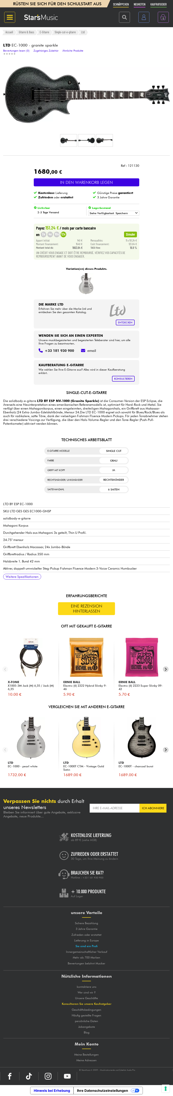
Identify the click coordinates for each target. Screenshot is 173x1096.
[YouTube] (67, 1076)
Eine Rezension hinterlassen (86, 608)
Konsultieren (123, 378)
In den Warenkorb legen (86, 182)
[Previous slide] (5, 669)
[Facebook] (9, 1076)
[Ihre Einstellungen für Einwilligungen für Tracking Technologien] (166, 1089)
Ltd (83, 32)
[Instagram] (48, 1076)
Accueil (9, 32)
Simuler (130, 234)
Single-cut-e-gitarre (65, 32)
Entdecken (125, 322)
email (91, 350)
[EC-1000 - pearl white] (85, 283)
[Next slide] (166, 669)
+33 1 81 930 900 (92, 877)
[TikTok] (28, 1076)
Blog (86, 1032)
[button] (68, 140)
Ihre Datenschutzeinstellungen (102, 1090)
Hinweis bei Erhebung (52, 1090)
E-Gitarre (44, 32)
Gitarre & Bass (26, 32)
